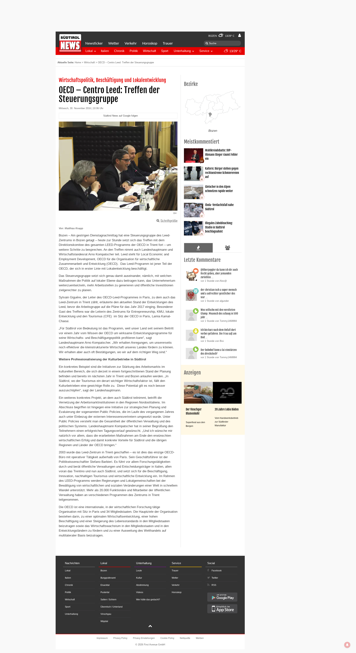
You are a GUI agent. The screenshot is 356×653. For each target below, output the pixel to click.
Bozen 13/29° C (221, 36)
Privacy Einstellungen (144, 637)
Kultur (139, 578)
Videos (139, 592)
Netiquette (185, 637)
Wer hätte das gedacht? (148, 599)
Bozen (103, 570)
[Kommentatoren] (228, 248)
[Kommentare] (198, 248)
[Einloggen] (239, 35)
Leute (139, 570)
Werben (200, 637)
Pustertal (104, 592)
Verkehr (131, 43)
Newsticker (94, 43)
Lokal (89, 51)
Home (78, 62)
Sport (164, 51)
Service (204, 51)
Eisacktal (105, 585)
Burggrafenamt (108, 578)
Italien (105, 51)
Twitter (215, 578)
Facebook (217, 570)
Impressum (102, 637)
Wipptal (104, 621)
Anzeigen (192, 373)
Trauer (168, 43)
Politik (134, 51)
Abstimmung (142, 585)
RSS (214, 585)
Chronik (119, 51)
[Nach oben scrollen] (150, 626)
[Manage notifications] (347, 645)
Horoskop (149, 43)
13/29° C (234, 51)
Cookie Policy (167, 637)
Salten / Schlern (108, 599)
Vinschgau (105, 614)
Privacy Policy (120, 637)
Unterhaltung (182, 51)
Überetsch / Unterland (111, 606)
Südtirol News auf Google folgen (120, 115)
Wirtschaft (149, 51)
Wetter (113, 43)
